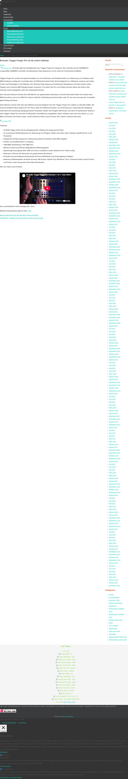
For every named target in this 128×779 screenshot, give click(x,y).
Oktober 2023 (113, 218)
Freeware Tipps (114, 600)
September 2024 (114, 187)
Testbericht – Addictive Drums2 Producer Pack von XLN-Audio (21, 218)
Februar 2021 (113, 309)
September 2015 (114, 492)
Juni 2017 (112, 433)
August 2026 (113, 122)
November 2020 (114, 317)
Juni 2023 (112, 230)
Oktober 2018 (113, 388)
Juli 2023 (112, 227)
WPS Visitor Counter (69, 702)
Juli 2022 (112, 261)
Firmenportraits (114, 597)
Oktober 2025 (113, 151)
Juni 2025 (112, 162)
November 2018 (114, 385)
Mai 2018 (112, 402)
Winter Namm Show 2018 (118, 640)
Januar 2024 (113, 210)
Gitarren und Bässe (115, 603)
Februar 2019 (113, 377)
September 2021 (114, 289)
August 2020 (113, 326)
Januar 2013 (113, 583)
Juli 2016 (112, 464)
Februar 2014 (113, 546)
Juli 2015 (112, 498)
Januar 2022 (113, 278)
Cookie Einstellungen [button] (9, 723)
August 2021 (113, 292)
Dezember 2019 (114, 348)
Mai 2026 (112, 131)
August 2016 (113, 461)
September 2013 (114, 560)
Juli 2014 (112, 532)
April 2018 (112, 405)
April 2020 (112, 337)
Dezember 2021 (114, 281)
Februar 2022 (113, 275)
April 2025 (112, 168)
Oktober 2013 (113, 557)
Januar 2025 (113, 176)
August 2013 (113, 563)
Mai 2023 (112, 233)
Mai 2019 (112, 368)
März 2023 (112, 238)
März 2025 (112, 170)
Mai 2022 (112, 266)
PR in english (113, 625)
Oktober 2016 (113, 456)
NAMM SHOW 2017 (116, 620)
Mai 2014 (112, 537)
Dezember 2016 (114, 450)
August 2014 (113, 529)
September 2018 (114, 391)
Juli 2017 (112, 430)
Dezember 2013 (114, 552)
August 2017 (113, 427)
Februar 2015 (113, 512)
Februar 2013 (113, 580)
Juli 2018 (112, 396)
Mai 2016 (112, 470)
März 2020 (112, 340)
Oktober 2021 (113, 286)
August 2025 (113, 156)
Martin (2, 65)
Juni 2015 (112, 501)
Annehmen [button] (22, 723)
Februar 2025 (113, 173)
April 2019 (112, 371)
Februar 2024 (113, 207)
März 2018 (112, 408)
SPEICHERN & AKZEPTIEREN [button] (11, 777)
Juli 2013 (112, 566)
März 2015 (112, 509)
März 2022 (112, 272)
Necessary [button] (3, 752)
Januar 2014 (113, 549)
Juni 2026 (112, 128)
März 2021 (112, 306)
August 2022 (113, 258)
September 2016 (114, 458)
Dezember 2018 (114, 382)
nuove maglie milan (115, 102)
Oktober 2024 (113, 185)
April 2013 (112, 574)
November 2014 (114, 520)
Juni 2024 (112, 196)
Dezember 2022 (114, 247)
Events (111, 594)
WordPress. (71, 716)
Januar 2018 (113, 413)
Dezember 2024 (114, 179)
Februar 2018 (113, 410)
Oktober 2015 (113, 489)
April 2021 (112, 303)
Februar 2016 (113, 478)
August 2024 (113, 190)
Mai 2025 (112, 165)
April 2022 (112, 269)
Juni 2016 (112, 467)
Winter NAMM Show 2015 (118, 637)
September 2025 (114, 154)
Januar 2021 (113, 312)
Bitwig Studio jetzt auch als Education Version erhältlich (19, 215)
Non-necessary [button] (5, 766)
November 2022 (114, 249)
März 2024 (112, 204)
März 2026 (112, 137)
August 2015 (113, 495)
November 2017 (114, 419)
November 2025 (114, 148)
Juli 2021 (112, 295)
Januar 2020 (113, 345)
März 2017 (112, 441)
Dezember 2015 (114, 484)
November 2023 (114, 216)
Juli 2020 (112, 328)
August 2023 (113, 224)
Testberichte (113, 628)
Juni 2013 (112, 568)
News (2, 55)
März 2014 (112, 543)
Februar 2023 (113, 241)
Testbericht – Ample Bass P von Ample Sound (117, 110)
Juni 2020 (112, 331)
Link (29, 211)
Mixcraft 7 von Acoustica (117, 105)
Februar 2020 (113, 343)
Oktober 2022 (113, 252)
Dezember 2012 (114, 585)
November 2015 (114, 487)
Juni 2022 (112, 264)
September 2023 (114, 221)
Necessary (6, 755)
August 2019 (113, 360)
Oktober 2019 (113, 354)
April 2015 (112, 506)
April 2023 (112, 235)
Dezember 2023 (114, 213)
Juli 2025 (112, 159)
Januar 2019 (113, 379)
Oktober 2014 (113, 523)
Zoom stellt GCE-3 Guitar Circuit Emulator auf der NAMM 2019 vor (118, 85)
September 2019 (114, 357)
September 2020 (114, 323)
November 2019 (114, 351)
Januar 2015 (113, 515)
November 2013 (114, 554)
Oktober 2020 (113, 320)
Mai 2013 (112, 571)
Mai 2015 (112, 503)
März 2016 (112, 475)
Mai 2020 (112, 334)
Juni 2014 (112, 535)
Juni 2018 (112, 399)
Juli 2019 (112, 362)
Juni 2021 (112, 297)
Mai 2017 (112, 436)
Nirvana (64, 716)
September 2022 (114, 255)
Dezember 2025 (114, 145)
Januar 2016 (113, 481)
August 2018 (113, 393)
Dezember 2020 (114, 314)
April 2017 (112, 439)
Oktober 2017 (113, 422)
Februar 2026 (113, 139)
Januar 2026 (113, 142)
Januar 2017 (113, 447)
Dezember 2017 (114, 416)
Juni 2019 (112, 365)
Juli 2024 (112, 193)
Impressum (113, 606)
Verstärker (112, 634)
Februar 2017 (113, 444)
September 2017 (114, 424)
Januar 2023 (113, 244)
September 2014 (114, 526)
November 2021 (114, 283)
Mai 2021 (112, 300)
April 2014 (112, 540)
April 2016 (112, 472)
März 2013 (112, 577)
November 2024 (114, 182)
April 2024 (112, 202)
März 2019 (112, 374)
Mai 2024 (112, 199)
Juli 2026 (112, 125)
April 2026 (112, 134)
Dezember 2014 (114, 518)
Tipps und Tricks (114, 631)
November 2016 (114, 453)
